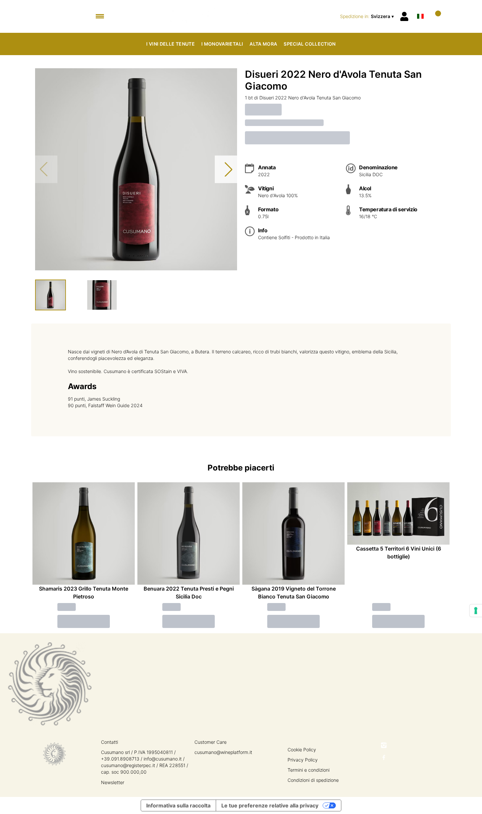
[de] (420, 7)
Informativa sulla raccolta (178, 805)
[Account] (404, 16)
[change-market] (367, 16)
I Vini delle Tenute (170, 44)
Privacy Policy (303, 759)
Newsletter (112, 782)
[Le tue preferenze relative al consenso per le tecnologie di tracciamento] (476, 610)
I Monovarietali (222, 44)
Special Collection (309, 44)
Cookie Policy (302, 749)
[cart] (435, 16)
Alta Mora (263, 44)
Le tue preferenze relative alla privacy (269, 805)
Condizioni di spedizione (313, 780)
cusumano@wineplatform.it (223, 752)
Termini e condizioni (309, 770)
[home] (241, 16)
